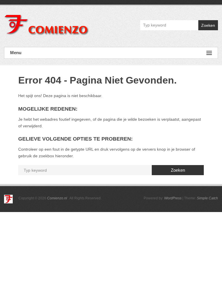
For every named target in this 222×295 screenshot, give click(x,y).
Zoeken (208, 25)
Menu (15, 52)
